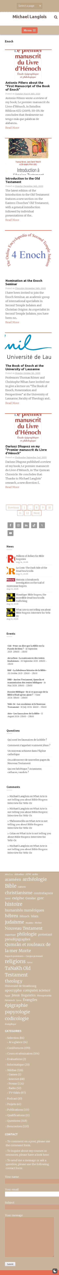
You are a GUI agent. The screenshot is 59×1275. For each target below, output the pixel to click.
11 (20, 513)
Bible (10, 886)
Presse (13, 1083)
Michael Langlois (29, 16)
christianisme (18, 892)
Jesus (16, 995)
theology (13, 981)
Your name (12, 1176)
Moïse (38, 922)
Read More (12, 127)
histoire (13, 904)
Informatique (15, 1064)
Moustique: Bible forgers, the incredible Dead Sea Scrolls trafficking (31, 597)
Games (13, 1074)
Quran (18, 1000)
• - (26, 649)
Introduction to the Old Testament (22, 180)
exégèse (18, 898)
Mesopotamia (44, 995)
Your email (12, 1189)
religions (15, 961)
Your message (14, 1215)
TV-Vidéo (14, 1092)
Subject (9, 1202)
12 (27, 513)
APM (28, 874)
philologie (27, 934)
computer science (36, 990)
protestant (45, 934)
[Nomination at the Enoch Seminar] (28, 253)
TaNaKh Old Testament (17, 972)
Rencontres (14, 1126)
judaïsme (14, 922)
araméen (13, 879)
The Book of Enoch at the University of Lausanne (24, 367)
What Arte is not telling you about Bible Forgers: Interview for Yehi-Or (33, 613)
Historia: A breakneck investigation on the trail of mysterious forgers (25, 582)
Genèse (30, 898)
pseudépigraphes (17, 939)
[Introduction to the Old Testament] (28, 156)
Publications (15, 1109)
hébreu (11, 915)
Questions (13, 1120)
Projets (11, 1104)
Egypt (7, 996)
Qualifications (16, 1115)
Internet (14, 1079)
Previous (13, 507)
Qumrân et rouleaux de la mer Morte (27, 947)
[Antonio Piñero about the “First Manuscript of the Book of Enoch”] (28, 64)
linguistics (28, 995)
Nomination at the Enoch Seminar (23, 282)
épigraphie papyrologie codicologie (17, 1012)
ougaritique (10, 935)
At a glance (15, 1042)
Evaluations (14, 1059)
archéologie (35, 879)
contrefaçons (43, 893)
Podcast (12, 1098)
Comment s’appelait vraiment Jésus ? (29, 745)
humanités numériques (24, 910)
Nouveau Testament (24, 928)
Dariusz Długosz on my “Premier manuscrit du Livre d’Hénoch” (26, 450)
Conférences (15, 1048)
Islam (34, 916)
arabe (35, 874)
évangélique (10, 1024)
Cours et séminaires (20, 1053)
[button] (54, 1270)
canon (22, 886)
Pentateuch (10, 1000)
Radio (12, 1088)
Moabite (29, 923)
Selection (13, 1037)
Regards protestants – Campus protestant (24, 956)
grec (40, 898)
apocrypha (13, 990)
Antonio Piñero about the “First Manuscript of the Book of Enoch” (27, 86)
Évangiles (30, 1000)
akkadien (19, 874)
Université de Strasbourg (20, 986)
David (7, 898)
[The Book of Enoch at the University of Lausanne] (28, 347)
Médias (11, 1070)
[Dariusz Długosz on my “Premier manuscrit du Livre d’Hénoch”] (28, 428)
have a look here (38, 1154)
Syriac (30, 962)
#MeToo (9, 874)
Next (37, 513)
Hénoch (25, 916)
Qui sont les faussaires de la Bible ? (27, 739)
